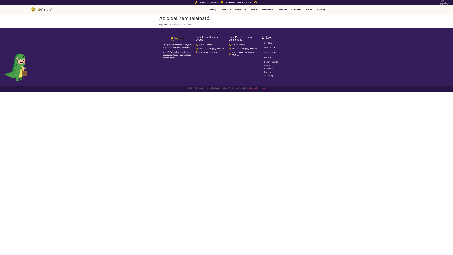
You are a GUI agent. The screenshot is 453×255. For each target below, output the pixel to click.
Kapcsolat (283, 10)
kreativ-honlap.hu (257, 88)
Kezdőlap (212, 10)
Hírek (252, 10)
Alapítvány (321, 10)
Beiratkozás (296, 10)
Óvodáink (224, 10)
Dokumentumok (268, 10)
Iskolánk (309, 10)
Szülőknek (239, 10)
